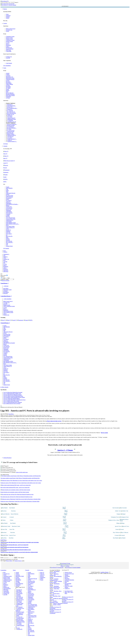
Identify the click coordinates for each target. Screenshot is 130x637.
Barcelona (8, 81)
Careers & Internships (69, 579)
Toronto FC (9, 115)
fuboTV (7, 205)
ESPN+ (7, 199)
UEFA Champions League (9, 306)
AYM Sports (9, 221)
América (17, 415)
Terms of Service (18, 560)
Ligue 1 (7, 46)
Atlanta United (20, 603)
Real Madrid (8, 83)
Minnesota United (21, 621)
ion (6, 235)
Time (8, 278)
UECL (4, 258)
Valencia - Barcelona (57, 603)
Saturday (8, 16)
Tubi (7, 243)
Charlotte (18, 594)
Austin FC (9, 140)
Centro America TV (10, 227)
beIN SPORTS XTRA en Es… (10, 362)
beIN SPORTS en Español (9, 342)
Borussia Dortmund (10, 94)
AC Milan (8, 88)
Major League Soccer (10, 28)
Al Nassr (8, 97)
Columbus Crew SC (11, 121)
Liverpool (8, 75)
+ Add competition (7, 298)
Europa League (9, 37)
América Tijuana (65, 450)
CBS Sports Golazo (10, 226)
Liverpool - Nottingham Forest (54, 579)
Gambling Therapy (104, 572)
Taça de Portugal (9, 48)
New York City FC (11, 111)
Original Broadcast (7, 457)
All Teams (5, 143)
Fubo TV (42, 573)
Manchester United (10, 78)
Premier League (9, 41)
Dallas (17, 615)
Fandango (8, 231)
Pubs (66, 582)
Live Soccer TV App (69, 573)
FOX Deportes (9, 212)
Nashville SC (10, 104)
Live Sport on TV (68, 591)
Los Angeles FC (10, 126)
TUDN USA (9, 206)
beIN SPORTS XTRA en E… (12, 223)
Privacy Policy (9, 560)
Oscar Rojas (11, 414)
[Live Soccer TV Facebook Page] (56, 608)
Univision (8, 214)
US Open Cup (9, 30)
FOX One (8, 232)
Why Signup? (21, 557)
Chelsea (7, 74)
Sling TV (42, 572)
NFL (69, 592)
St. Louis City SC (11, 130)
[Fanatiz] (26, 320)
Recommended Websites (68, 584)
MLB (66, 593)
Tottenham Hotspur (10, 79)
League (3, 278)
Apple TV (8, 201)
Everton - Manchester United (54, 601)
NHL (72, 592)
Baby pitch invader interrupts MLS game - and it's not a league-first (14, 544)
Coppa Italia (8, 51)
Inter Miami (18, 591)
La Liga (7, 42)
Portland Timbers (10, 134)
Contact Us (67, 588)
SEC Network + (9, 242)
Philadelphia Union (11, 119)
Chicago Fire (9, 107)
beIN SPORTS (9, 188)
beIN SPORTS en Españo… (12, 204)
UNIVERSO (9, 211)
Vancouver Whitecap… (12, 124)
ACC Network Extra (10, 217)
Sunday (7, 18)
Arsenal (7, 73)
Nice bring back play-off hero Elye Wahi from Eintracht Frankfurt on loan (16, 549)
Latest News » (4, 539)
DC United (9, 116)
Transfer (48, 415)
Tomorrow (8, 15)
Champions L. (6, 254)
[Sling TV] (8, 320)
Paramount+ (8, 203)
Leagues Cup (9, 56)
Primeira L (5, 269)
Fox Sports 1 (9, 198)
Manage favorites (5, 280)
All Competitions (7, 65)
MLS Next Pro (9, 236)
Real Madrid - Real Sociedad (55, 572)
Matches (5, 9)
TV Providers (40, 570)
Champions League (10, 36)
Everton (7, 80)
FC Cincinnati (10, 110)
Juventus (8, 85)
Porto (7, 91)
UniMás (7, 215)
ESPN (7, 190)
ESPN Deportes (9, 196)
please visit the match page (22, 472)
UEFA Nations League (8, 312)
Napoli (7, 89)
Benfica (7, 90)
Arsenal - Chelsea (57, 604)
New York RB (19, 598)
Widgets (66, 575)
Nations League (9, 39)
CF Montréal (10, 120)
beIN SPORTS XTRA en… (31, 612)
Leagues (5, 23)
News (4, 250)
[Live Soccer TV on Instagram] (56, 613)
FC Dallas (9, 129)
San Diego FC (10, 136)
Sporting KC (19, 629)
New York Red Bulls (11, 113)
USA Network (9, 207)
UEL (4, 255)
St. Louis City (19, 616)
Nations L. (5, 256)
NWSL (7, 31)
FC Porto (44, 415)
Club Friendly (9, 63)
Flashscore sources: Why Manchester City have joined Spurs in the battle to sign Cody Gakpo (20, 542)
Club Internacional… (11, 105)
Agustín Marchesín (31, 415)
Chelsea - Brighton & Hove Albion (56, 582)
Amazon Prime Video (10, 219)
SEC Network (9, 241)
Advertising (67, 576)
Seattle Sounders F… (12, 139)
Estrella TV (8, 230)
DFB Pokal (8, 50)
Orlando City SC (10, 114)
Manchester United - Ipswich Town (55, 587)
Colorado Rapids (10, 131)
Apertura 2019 (11, 415)
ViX (7, 244)
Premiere (8, 239)
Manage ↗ (6, 283)
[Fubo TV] (3, 320)
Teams (4, 67)
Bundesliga (8, 45)
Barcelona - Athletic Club (54, 574)
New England (19, 593)
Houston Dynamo (11, 125)
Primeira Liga (9, 47)
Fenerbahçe (8, 96)
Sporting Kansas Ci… (12, 141)
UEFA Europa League (8, 311)
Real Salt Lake (10, 132)
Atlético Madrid (9, 84)
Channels (5, 146)
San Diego (19, 623)
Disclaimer (67, 578)
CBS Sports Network (10, 193)
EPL (4, 262)
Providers (67, 581)
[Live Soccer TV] (5, 1)
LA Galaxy (9, 137)
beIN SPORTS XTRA (11, 222)
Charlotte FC (9, 109)
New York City (19, 597)
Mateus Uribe (38, 415)
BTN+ (7, 225)
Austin (18, 628)
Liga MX (8, 57)
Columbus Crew (20, 608)
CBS (7, 189)
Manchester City (9, 76)
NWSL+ (8, 238)
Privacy (66, 577)
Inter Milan (8, 86)
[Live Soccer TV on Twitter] (56, 610)
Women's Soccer (68, 572)
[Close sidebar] (1, 406)
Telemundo (8, 210)
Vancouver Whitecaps (18, 610)
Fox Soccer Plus (9, 195)
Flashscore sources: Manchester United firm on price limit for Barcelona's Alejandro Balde (19, 552)
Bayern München (10, 92)
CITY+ (7, 228)
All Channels (6, 248)
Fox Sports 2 (9, 200)
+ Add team (5, 286)
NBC (7, 191)
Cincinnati (18, 596)
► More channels (4, 387)
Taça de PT (5, 270)
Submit (15, 557)
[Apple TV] (14, 320)
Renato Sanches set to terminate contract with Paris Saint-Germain (14, 547)
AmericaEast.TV (9, 220)
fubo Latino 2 (9, 233)
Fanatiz (7, 187)
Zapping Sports (9, 246)
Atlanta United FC (11, 118)
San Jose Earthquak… (11, 127)
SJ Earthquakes (19, 614)
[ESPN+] (30, 320)
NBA (66, 592)
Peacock (8, 216)
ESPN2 (7, 194)
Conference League (10, 40)
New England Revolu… (12, 108)
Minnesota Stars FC (11, 135)
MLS (4, 260)
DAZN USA (9, 209)
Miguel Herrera (22, 415)
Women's (5, 252)
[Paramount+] (20, 320)
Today (7, 14)
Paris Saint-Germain (10, 95)
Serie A (7, 43)
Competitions (4, 296)
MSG (7, 237)
